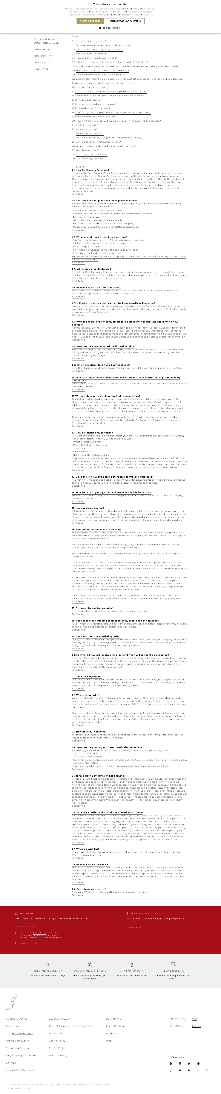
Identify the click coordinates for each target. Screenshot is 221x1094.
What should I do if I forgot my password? (99, 49)
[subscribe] (64, 926)
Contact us (12, 1026)
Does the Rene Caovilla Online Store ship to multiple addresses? (111, 91)
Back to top (78, 194)
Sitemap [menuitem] (11, 1062)
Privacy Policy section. (100, 312)
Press (109, 1040)
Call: (19, 1033)
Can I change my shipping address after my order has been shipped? (113, 112)
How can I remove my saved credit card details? (102, 70)
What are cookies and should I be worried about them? (106, 146)
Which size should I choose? (91, 53)
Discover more (134, 927)
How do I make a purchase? (90, 41)
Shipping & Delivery (17, 1048)
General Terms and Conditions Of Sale (71, 1026)
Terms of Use (56, 1033)
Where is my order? (87, 129)
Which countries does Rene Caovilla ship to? (100, 74)
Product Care (114, 1033)
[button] (110, 28)
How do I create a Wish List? (91, 154)
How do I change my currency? (92, 87)
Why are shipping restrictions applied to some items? (105, 83)
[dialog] (110, 16)
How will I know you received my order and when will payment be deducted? (118, 121)
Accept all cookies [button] (90, 21)
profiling (34, 943)
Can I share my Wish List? (90, 158)
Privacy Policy (43, 62)
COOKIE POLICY (43, 56)
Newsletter (41, 69)
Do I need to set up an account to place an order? (103, 45)
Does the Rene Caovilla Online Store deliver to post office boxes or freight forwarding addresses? (129, 79)
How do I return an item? (90, 133)
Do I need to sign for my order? (92, 108)
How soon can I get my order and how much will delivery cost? (110, 95)
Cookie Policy (57, 1040)
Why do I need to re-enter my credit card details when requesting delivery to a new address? (127, 66)
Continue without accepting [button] (125, 21)
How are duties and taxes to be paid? (95, 104)
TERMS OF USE (42, 49)
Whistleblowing (58, 1055)
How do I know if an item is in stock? (96, 58)
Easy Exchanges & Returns (21, 1055)
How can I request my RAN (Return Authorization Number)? (109, 137)
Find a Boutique (115, 1026)
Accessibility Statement (20, 1070)
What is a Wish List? (87, 150)
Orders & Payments (17, 1040)
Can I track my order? (87, 125)
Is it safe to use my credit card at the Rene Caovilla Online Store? (112, 62)
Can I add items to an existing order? (96, 116)
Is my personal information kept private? (98, 141)
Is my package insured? (88, 100)
